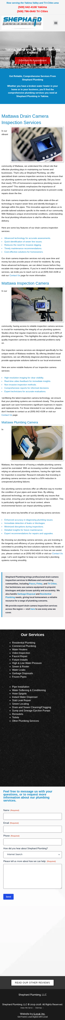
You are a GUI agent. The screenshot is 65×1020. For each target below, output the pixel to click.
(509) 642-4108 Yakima (32, 7)
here (33, 609)
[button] (55, 22)
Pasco (32, 583)
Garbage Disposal (26, 594)
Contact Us (15, 275)
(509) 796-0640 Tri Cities (32, 11)
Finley (39, 583)
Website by (32, 1013)
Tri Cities (52, 583)
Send (8, 896)
